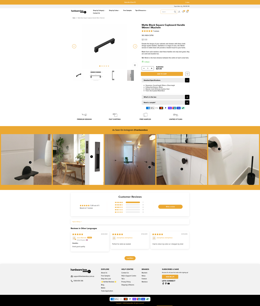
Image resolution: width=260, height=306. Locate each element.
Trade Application (107, 291)
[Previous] (74, 46)
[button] (147, 31)
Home (74, 18)
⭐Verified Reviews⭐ (108, 281)
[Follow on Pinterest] (166, 283)
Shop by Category (98, 10)
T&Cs (123, 278)
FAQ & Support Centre (128, 275)
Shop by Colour (114, 10)
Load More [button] (130, 258)
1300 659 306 (78, 281)
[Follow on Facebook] (163, 283)
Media (103, 288)
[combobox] (169, 12)
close (73, 2)
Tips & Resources (140, 10)
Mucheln (144, 272)
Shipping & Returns (127, 284)
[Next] (135, 46)
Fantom (144, 278)
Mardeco (145, 281)
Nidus (144, 275)
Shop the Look (106, 278)
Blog (102, 284)
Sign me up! (170, 277)
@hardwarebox (141, 130)
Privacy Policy (126, 281)
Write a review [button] (170, 206)
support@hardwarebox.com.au (84, 276)
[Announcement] (130, 2)
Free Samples (127, 10)
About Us (104, 272)
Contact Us (96, 13)
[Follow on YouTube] (168, 283)
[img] (77, 234)
